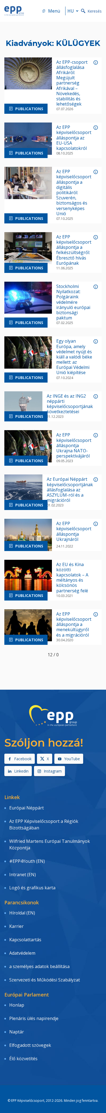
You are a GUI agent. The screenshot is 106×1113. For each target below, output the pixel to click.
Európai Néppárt (26, 808)
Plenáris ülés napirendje (33, 1018)
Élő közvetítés (23, 1059)
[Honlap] (14, 11)
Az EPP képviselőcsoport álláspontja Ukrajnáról (73, 531)
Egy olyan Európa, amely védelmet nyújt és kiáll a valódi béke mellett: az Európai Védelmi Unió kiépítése (74, 357)
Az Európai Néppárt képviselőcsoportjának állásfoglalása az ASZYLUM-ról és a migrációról (70, 490)
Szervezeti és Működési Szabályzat (44, 980)
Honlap (16, 1005)
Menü (54, 11)
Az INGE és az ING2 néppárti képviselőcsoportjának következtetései (70, 404)
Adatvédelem (22, 953)
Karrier (16, 926)
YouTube (72, 758)
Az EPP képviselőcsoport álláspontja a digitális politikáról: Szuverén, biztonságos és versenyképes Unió (73, 192)
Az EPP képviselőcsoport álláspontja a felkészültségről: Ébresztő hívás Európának (73, 250)
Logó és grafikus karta (32, 888)
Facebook (23, 758)
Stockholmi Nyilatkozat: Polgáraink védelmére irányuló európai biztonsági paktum (73, 302)
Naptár (16, 1032)
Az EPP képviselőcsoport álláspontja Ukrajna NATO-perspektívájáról (73, 445)
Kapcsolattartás (25, 940)
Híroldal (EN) (22, 913)
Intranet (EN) (22, 875)
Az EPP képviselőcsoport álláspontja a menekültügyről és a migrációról (73, 624)
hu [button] (70, 11)
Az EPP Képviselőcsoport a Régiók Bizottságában (43, 824)
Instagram (53, 771)
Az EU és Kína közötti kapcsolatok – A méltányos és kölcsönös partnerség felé (72, 577)
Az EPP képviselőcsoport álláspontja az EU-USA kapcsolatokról (73, 138)
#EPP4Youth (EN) (27, 861)
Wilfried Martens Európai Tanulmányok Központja (49, 844)
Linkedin (21, 771)
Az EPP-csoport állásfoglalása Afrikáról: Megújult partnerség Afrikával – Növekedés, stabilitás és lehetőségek (72, 83)
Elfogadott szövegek (30, 1045)
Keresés (95, 11)
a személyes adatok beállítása (39, 966)
